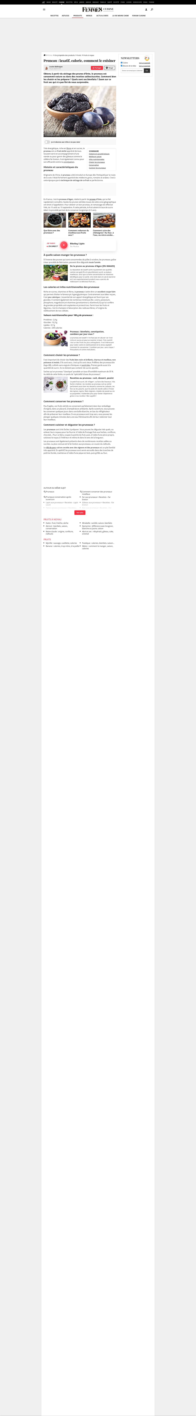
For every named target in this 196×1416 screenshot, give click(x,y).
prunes (92, 199)
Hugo (145, 2)
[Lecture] (63, 245)
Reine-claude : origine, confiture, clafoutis (59, 532)
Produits (77, 15)
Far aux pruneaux (89, 497)
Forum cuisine (139, 15)
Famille (103, 2)
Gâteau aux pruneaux (91, 502)
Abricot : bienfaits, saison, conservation (57, 527)
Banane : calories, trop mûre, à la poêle (62, 546)
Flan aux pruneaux (90, 508)
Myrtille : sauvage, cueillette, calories (61, 543)
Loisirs (129, 2)
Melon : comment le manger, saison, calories (97, 547)
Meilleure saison (95, 156)
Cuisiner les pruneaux (97, 168)
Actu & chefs (102, 15)
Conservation (94, 165)
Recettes (69, 2)
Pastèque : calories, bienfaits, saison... (98, 543)
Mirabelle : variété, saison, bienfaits (97, 523)
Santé (109, 2)
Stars (123, 2)
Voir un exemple (144, 63)
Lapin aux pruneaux (54, 502)
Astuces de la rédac (129, 66)
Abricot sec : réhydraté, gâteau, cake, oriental (98, 532)
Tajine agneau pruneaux (56, 508)
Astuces (65, 15)
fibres (68, 148)
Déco (76, 2)
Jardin (81, 2)
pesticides (86, 365)
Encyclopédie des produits (65, 55)
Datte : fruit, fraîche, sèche (57, 523)
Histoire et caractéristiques (99, 154)
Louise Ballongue (55, 67)
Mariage (95, 2)
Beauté (54, 2)
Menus (89, 15)
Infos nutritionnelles (96, 159)
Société (116, 2)
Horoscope (137, 2)
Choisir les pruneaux (97, 162)
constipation (68, 162)
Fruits (79, 55)
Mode (49, 2)
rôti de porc (51, 447)
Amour (88, 2)
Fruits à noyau (88, 55)
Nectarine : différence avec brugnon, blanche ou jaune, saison (97, 527)
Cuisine (61, 2)
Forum (151, 2)
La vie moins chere (120, 15)
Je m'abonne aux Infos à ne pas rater (65, 142)
